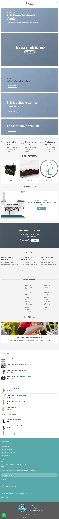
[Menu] (2, 3)
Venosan (28, 514)
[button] (4, 515)
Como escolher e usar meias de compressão (29, 337)
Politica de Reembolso (7, 449)
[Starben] (30, 2)
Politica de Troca (5, 446)
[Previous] (3, 169)
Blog (38, 514)
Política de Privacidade (7, 455)
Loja (24, 514)
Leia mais (42, 208)
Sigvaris (34, 514)
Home (20, 514)
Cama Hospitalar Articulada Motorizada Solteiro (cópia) (41, 203)
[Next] (55, 169)
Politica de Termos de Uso (8, 452)
